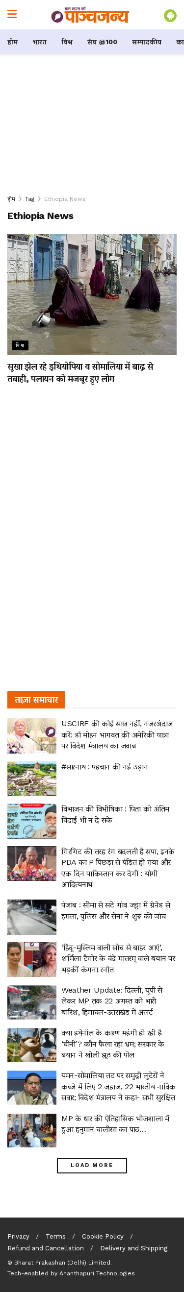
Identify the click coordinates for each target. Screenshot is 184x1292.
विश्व (67, 42)
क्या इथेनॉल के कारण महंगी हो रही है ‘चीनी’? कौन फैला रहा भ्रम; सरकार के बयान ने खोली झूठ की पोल (112, 1043)
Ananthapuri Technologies (97, 1273)
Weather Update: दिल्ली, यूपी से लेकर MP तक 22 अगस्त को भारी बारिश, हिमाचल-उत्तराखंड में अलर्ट (111, 1001)
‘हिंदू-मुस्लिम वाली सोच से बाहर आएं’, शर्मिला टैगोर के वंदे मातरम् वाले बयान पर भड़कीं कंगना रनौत (118, 958)
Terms (56, 1236)
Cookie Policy (103, 1236)
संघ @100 (102, 42)
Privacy (18, 1236)
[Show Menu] (12, 14)
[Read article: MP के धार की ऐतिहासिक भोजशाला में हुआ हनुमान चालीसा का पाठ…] (31, 1130)
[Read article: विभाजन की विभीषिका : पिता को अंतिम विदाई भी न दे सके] (31, 821)
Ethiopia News (65, 198)
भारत (39, 42)
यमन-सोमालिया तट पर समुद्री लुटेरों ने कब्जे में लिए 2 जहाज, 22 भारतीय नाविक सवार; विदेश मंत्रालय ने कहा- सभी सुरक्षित (118, 1086)
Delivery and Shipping (133, 1248)
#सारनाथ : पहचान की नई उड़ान (104, 766)
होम (12, 42)
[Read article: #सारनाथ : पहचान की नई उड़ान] (31, 779)
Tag (29, 198)
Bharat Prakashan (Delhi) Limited (62, 1262)
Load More (92, 1165)
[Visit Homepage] (90, 14)
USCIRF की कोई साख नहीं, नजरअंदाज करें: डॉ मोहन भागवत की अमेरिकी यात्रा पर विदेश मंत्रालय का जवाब (117, 734)
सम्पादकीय (146, 42)
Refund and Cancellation (45, 1248)
